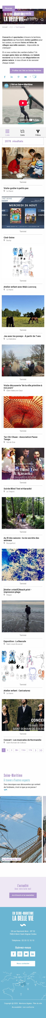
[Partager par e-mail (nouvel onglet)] (25, 77)
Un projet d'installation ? (22, 3)
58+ (16, 750)
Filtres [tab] (38, 135)
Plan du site (37, 1003)
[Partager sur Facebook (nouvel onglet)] (5, 77)
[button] (42, 20)
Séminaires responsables (37, 3)
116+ (23, 750)
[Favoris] (37, 19)
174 (30, 750)
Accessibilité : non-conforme (23, 1007)
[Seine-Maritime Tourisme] (13, 20)
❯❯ (40, 750)
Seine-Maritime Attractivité (7, 3)
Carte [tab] (22, 135)
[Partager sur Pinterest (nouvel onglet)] (18, 77)
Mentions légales (25, 1003)
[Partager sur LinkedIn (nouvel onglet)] (11, 77)
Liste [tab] (7, 135)
